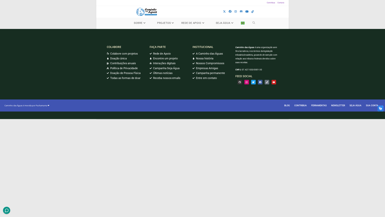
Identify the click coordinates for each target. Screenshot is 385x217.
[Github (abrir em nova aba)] (241, 11)
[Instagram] (246, 82)
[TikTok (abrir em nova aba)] (252, 11)
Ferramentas (319, 105)
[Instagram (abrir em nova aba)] (235, 11)
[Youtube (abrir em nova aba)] (247, 11)
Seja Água (355, 105)
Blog (287, 105)
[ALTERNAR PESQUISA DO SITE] (254, 23)
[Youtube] (274, 82)
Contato (280, 3)
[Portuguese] (243, 23)
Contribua (271, 3)
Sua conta (372, 105)
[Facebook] (260, 82)
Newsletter (338, 105)
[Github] (239, 82)
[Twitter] (253, 82)
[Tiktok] (267, 82)
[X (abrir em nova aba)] (224, 11)
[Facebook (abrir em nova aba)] (230, 11)
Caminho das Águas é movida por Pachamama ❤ (27, 105)
